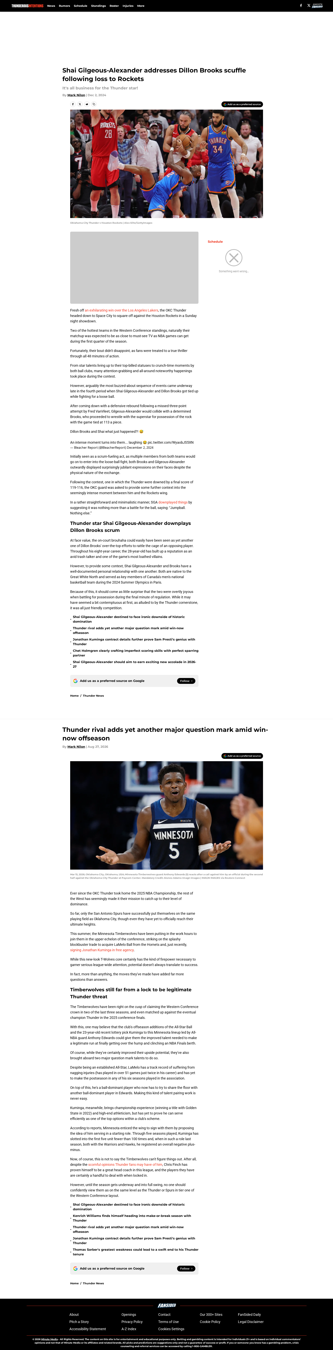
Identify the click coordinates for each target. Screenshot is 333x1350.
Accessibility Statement (87, 1329)
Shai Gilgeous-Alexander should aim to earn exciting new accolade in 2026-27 (134, 664)
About (74, 1314)
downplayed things (173, 502)
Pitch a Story (79, 1322)
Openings (128, 1314)
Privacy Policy (132, 1322)
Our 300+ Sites (211, 1314)
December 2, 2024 (140, 447)
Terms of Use (168, 1322)
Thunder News (93, 695)
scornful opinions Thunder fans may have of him (125, 1164)
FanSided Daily (249, 1314)
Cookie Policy (210, 1322)
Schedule (80, 6)
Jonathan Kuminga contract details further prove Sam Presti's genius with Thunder (134, 642)
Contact (164, 1314)
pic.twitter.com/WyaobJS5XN (171, 442)
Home (74, 695)
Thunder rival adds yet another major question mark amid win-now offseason (128, 630)
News (51, 6)
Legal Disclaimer (251, 1322)
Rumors (64, 6)
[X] (308, 5)
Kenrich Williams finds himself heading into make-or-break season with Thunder (132, 1218)
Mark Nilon (76, 95)
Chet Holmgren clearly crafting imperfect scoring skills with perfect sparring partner (135, 653)
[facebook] (301, 5)
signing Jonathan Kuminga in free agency (102, 950)
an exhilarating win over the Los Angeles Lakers (121, 310)
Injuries (128, 6)
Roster (114, 6)
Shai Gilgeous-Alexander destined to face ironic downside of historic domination (129, 619)
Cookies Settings (171, 1329)
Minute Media (49, 1339)
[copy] (94, 104)
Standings (98, 6)
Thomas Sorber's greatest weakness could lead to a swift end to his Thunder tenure (135, 1252)
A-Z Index (128, 1329)
